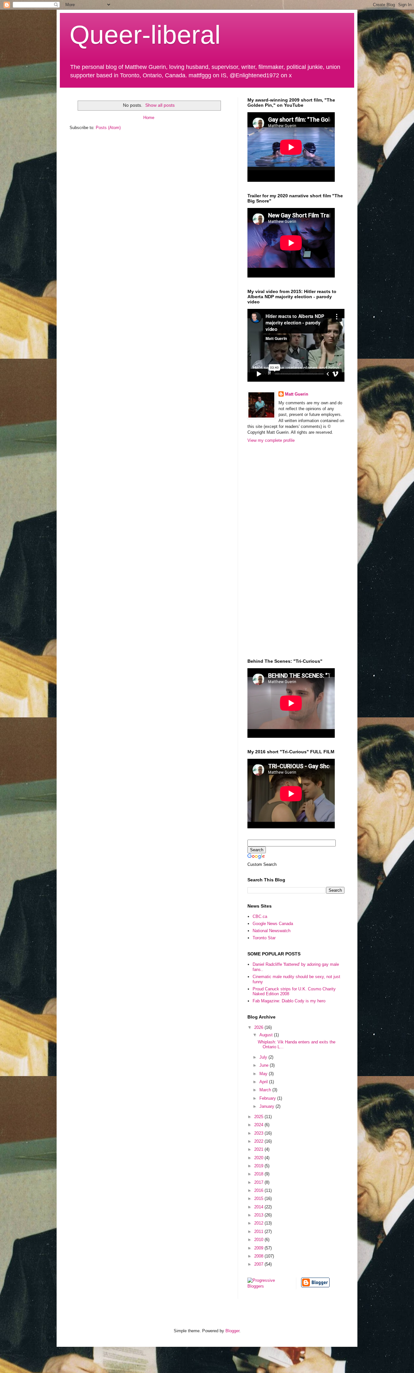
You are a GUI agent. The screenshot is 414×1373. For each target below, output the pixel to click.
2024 (259, 1124)
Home (148, 117)
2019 (259, 1165)
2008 (259, 1256)
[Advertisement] (273, 550)
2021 (259, 1149)
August (266, 1034)
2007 (259, 1264)
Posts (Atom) (108, 127)
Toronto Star (264, 937)
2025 (259, 1116)
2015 (259, 1198)
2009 (259, 1248)
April (264, 1081)
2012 (259, 1223)
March (265, 1089)
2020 (259, 1157)
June (264, 1065)
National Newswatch (271, 930)
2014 (259, 1206)
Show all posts (160, 105)
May (264, 1073)
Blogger (232, 1330)
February (268, 1098)
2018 (259, 1173)
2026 (259, 1027)
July (263, 1057)
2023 (259, 1133)
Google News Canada (273, 923)
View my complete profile (271, 440)
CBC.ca (260, 916)
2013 (259, 1215)
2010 (259, 1239)
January (267, 1106)
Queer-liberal (145, 34)
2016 (259, 1190)
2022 (259, 1141)
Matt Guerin (296, 394)
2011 (259, 1231)
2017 (259, 1182)
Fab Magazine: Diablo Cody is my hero (289, 1000)
